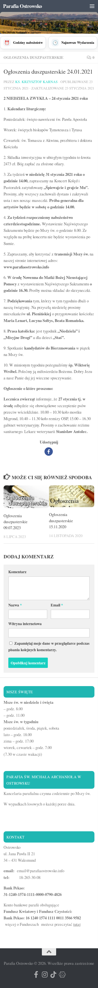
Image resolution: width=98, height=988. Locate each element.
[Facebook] (48, 451)
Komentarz (17, 571)
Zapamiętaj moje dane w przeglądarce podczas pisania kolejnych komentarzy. (48, 646)
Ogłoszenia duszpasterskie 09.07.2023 (16, 522)
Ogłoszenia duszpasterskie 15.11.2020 (61, 520)
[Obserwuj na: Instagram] (44, 974)
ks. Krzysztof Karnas (36, 81)
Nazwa (15, 605)
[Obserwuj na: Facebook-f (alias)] (36, 974)
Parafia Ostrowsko (22, 6)
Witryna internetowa (25, 623)
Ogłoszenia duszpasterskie (34, 57)
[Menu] (92, 6)
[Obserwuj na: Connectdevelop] (62, 974)
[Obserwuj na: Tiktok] (53, 974)
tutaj (77, 924)
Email (57, 605)
